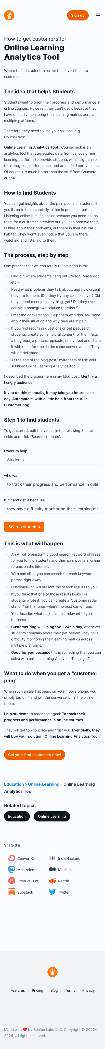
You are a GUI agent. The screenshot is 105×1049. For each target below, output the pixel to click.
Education (17, 816)
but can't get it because (24, 500)
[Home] (9, 15)
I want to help (15, 451)
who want (12, 475)
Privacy (88, 990)
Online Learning (52, 816)
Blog (54, 990)
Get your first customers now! (34, 754)
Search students (24, 526)
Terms (70, 990)
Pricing (37, 990)
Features (17, 990)
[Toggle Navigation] (98, 15)
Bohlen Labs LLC (47, 1029)
